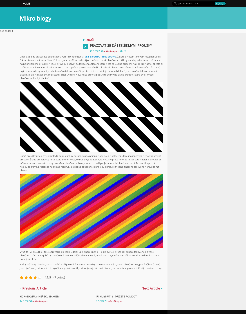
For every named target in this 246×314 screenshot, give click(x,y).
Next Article (152, 288)
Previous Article (33, 288)
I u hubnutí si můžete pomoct (116, 296)
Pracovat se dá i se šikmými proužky (121, 45)
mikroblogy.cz (111, 51)
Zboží (90, 39)
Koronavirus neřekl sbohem (39, 296)
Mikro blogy (35, 18)
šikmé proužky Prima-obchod (100, 56)
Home (26, 3)
